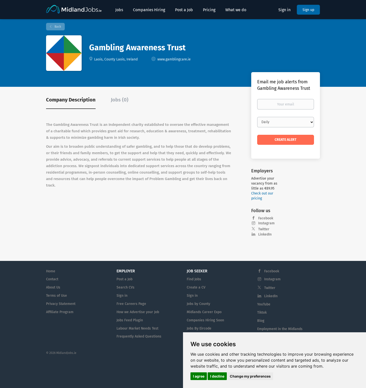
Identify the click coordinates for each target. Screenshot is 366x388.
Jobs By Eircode (199, 328)
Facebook (265, 218)
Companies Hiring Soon (205, 320)
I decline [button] (217, 376)
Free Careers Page (131, 304)
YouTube (263, 304)
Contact (52, 279)
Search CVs (125, 287)
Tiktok (262, 312)
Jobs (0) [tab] (119, 100)
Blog (260, 321)
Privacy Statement (60, 304)
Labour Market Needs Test (137, 328)
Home (50, 271)
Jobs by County (198, 304)
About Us (53, 287)
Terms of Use (56, 295)
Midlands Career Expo (204, 312)
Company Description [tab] (71, 100)
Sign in (284, 9)
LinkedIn (265, 234)
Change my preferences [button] (250, 376)
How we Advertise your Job (138, 312)
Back (57, 26)
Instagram (266, 223)
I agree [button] (198, 376)
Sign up (308, 10)
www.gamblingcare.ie (174, 59)
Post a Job (124, 279)
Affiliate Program (59, 312)
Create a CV (196, 287)
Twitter (263, 229)
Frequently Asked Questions (139, 336)
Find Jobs (194, 279)
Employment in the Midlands (280, 329)
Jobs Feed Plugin (130, 320)
